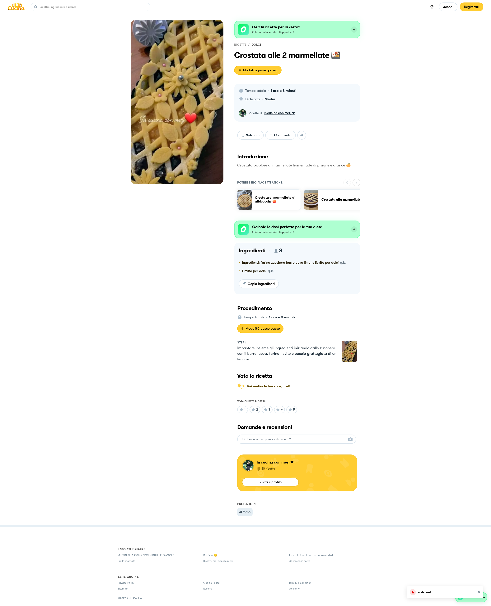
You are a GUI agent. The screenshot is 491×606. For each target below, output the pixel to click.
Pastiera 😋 (210, 555)
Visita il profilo (271, 482)
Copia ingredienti (261, 284)
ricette (240, 44)
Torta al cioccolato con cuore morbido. (312, 555)
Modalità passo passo (260, 70)
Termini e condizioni (300, 582)
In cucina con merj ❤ (279, 113)
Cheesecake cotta (299, 560)
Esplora (207, 588)
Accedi (448, 7)
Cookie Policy (211, 582)
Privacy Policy (126, 582)
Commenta (283, 135)
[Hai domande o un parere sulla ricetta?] (293, 439)
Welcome (294, 588)
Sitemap (123, 588)
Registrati (471, 7)
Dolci (256, 44)
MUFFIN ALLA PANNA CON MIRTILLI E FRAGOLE (146, 555)
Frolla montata (126, 560)
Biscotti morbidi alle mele (218, 560)
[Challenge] (432, 7)
